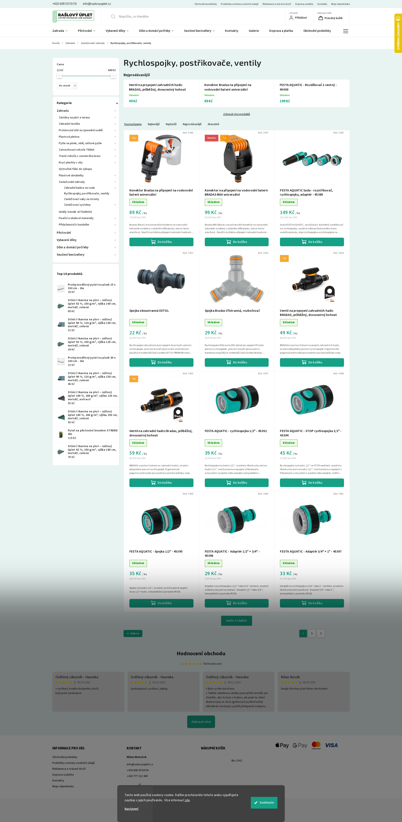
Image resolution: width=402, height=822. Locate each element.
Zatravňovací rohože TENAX (76, 150)
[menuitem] (62, 31)
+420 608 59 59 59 (137, 770)
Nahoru (134, 633)
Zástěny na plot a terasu (74, 117)
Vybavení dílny (66, 240)
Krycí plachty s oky (71, 162)
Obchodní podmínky (206, 4)
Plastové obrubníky (71, 175)
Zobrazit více (201, 721)
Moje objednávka (340, 4)
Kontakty (322, 4)
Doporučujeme (133, 124)
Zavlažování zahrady (72, 182)
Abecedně (213, 124)
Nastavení (131, 808)
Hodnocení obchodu (201, 653)
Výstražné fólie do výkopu (75, 169)
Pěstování (64, 233)
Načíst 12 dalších (236, 621)
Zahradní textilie (69, 124)
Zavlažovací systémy (77, 205)
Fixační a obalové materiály (76, 218)
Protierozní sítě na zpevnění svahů (81, 130)
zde (187, 800)
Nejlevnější (154, 124)
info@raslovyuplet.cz (140, 764)
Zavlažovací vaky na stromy (81, 199)
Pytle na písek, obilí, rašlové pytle (80, 143)
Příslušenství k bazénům (74, 225)
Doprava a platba (304, 4)
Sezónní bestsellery (70, 255)
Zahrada (63, 111)
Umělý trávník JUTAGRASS (75, 212)
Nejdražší (171, 124)
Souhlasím (267, 802)
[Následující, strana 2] (312, 633)
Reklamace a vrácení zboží (277, 4)
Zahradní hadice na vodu (79, 188)
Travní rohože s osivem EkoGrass (79, 156)
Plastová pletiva (69, 137)
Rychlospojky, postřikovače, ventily (87, 193)
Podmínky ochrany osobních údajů (239, 4)
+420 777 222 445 (137, 776)
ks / (236, 761)
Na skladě (67, 85)
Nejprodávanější (192, 124)
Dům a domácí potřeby (72, 247)
